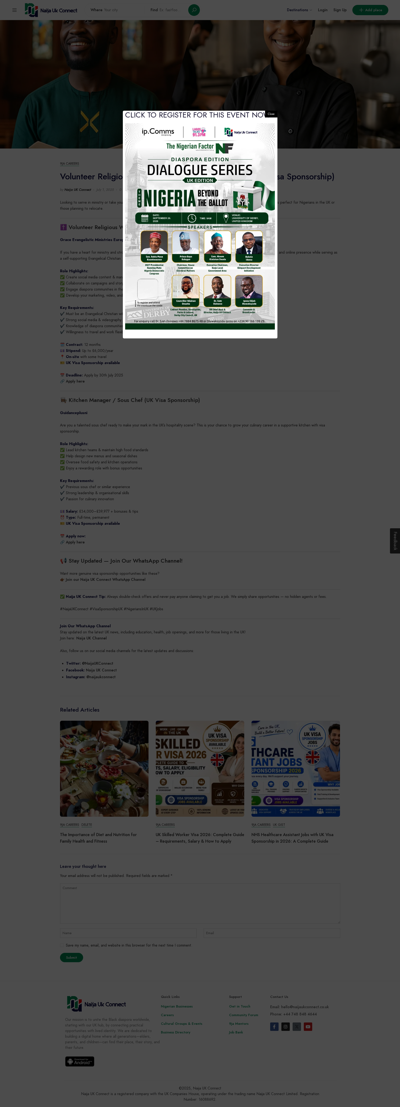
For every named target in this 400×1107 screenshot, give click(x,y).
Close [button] (271, 114)
